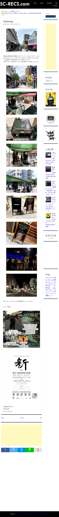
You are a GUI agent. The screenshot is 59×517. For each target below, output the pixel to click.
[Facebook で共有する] (8, 409)
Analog (47, 277)
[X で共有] (6, 409)
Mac (49, 282)
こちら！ (17, 11)
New (3, 418)
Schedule (49, 3)
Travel (54, 284)
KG (11, 411)
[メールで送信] (4, 409)
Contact (55, 5)
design (54, 285)
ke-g (9, 411)
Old (41, 418)
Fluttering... (8, 21)
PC (51, 282)
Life (46, 282)
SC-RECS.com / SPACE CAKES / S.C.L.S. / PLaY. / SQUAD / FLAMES (31, 514)
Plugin (54, 282)
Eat (52, 280)
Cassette (51, 277)
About (41, 3)
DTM (49, 280)
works (54, 290)
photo (54, 288)
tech (47, 290)
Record (47, 284)
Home (35, 3)
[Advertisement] (21, 435)
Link (56, 3)
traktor (50, 290)
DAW (55, 277)
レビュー (51, 295)
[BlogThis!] (5, 409)
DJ (46, 280)
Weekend (48, 285)
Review (51, 284)
